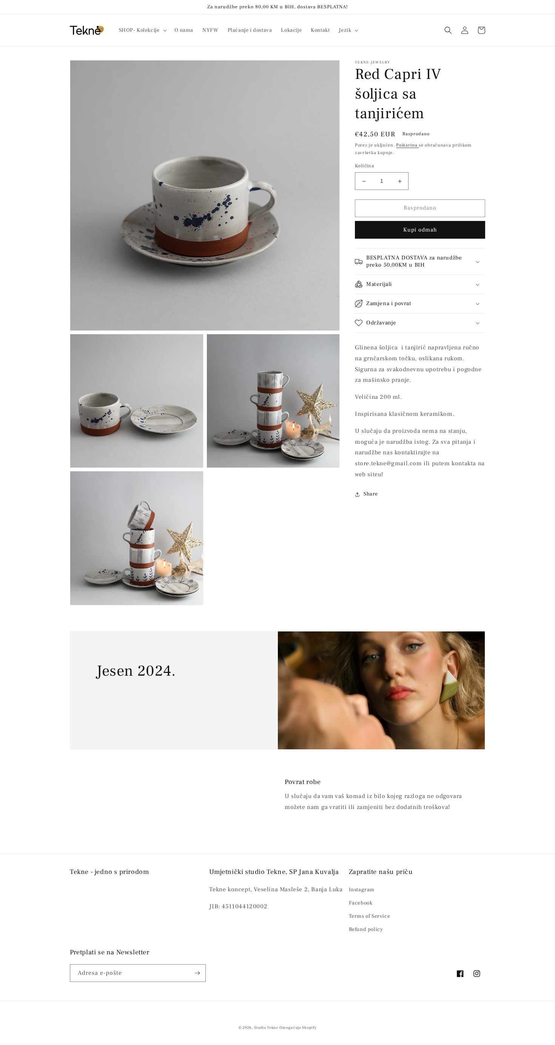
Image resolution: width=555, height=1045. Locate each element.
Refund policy (366, 929)
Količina (364, 166)
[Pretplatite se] (197, 973)
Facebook (361, 903)
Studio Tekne (266, 1027)
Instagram (362, 889)
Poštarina (407, 145)
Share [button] (371, 494)
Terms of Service (369, 916)
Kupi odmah (420, 229)
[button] (142, 30)
